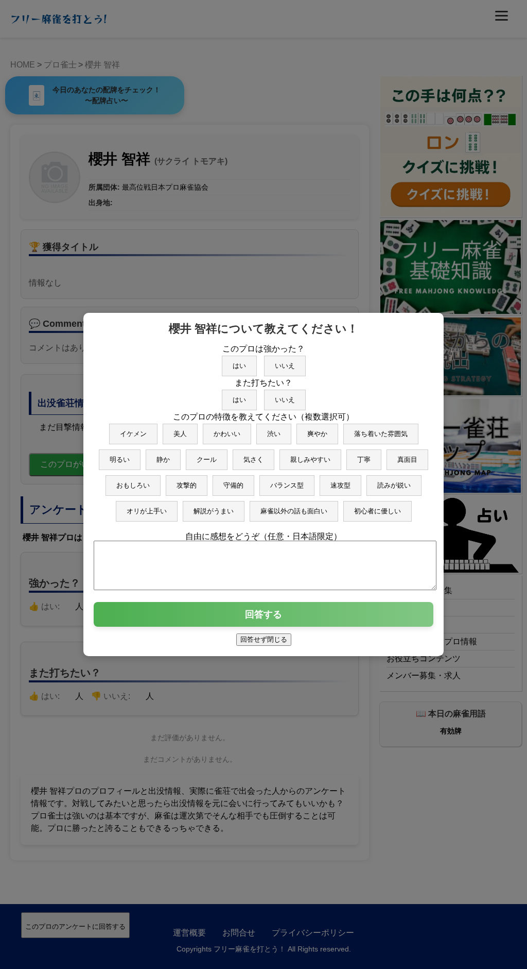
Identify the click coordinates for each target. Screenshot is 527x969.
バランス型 (287, 485)
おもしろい (133, 485)
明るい (120, 459)
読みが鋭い (394, 485)
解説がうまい (214, 511)
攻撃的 (187, 485)
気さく (253, 459)
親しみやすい (310, 459)
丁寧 (364, 459)
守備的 (233, 485)
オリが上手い (147, 511)
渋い (273, 434)
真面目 (407, 459)
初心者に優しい (377, 511)
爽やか (317, 434)
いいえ (285, 366)
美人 (180, 434)
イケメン (133, 434)
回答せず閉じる (263, 639)
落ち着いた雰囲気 (381, 434)
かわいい (227, 434)
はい (239, 366)
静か (163, 459)
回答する (263, 614)
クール (207, 459)
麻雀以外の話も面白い (293, 511)
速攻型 (340, 485)
